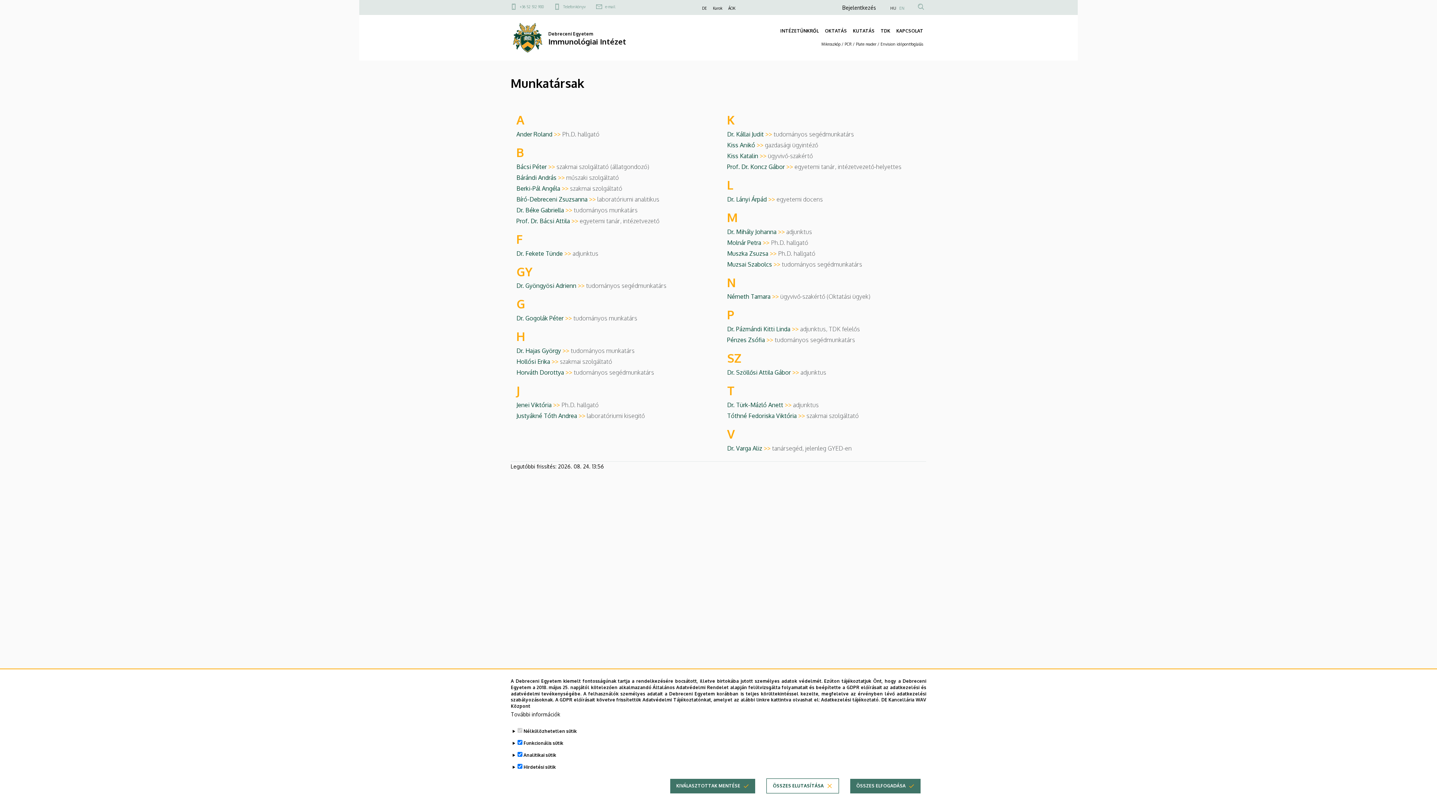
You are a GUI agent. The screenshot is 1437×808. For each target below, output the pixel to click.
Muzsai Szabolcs (754, 264)
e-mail (610, 6)
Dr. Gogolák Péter (544, 318)
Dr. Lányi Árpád (752, 199)
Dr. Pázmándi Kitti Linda (763, 329)
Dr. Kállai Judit (750, 134)
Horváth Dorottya (545, 372)
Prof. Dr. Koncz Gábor (760, 166)
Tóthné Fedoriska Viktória (766, 416)
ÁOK (731, 8)
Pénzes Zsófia (751, 340)
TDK (885, 31)
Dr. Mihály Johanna (756, 232)
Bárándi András (541, 177)
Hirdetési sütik (540, 767)
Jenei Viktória (538, 405)
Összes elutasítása (798, 786)
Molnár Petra (749, 242)
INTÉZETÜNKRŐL (799, 31)
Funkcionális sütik (543, 743)
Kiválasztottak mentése (708, 786)
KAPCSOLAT (909, 31)
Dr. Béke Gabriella (545, 210)
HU (893, 8)
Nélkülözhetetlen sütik (550, 731)
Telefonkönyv (574, 6)
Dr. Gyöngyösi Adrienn (551, 285)
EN (901, 8)
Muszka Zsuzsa (752, 253)
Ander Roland (539, 134)
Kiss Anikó (746, 145)
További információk (535, 714)
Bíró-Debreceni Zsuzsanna (556, 199)
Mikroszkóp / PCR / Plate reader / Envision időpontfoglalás (872, 44)
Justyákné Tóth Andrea (551, 416)
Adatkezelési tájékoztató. (850, 700)
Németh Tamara (753, 296)
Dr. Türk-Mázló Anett (760, 405)
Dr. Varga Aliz (749, 448)
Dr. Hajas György (543, 350)
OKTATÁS (836, 31)
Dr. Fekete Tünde (544, 253)
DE (704, 8)
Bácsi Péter (536, 166)
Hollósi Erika (538, 361)
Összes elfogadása (881, 786)
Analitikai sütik (540, 755)
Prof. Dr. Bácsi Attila (548, 221)
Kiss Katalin (747, 156)
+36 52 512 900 (532, 6)
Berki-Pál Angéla (543, 188)
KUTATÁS (864, 31)
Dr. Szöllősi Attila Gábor (763, 372)
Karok (717, 8)
